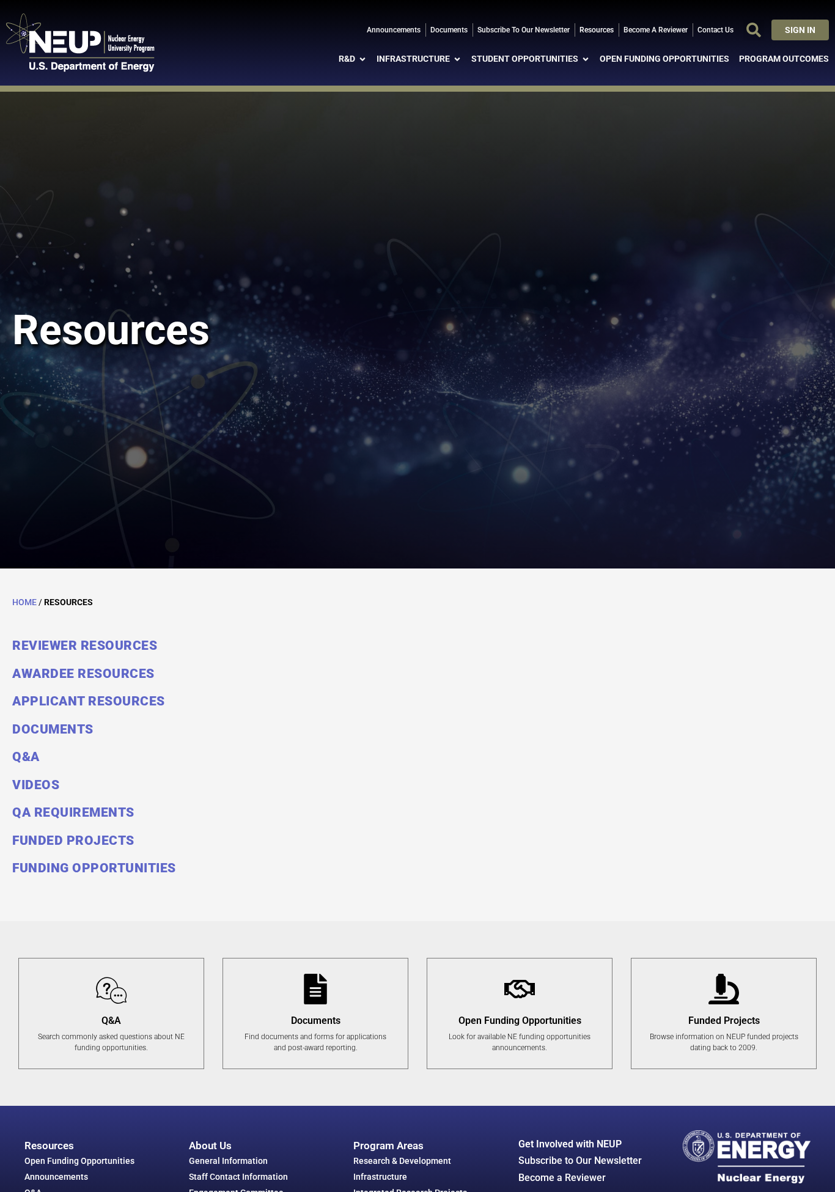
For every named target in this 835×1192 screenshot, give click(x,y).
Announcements (56, 1177)
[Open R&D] (362, 59)
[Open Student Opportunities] (585, 59)
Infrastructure (380, 1177)
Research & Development (402, 1161)
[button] (753, 30)
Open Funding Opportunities (79, 1161)
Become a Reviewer (562, 1177)
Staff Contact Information (238, 1177)
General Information (228, 1161)
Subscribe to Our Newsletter (580, 1160)
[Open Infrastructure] (457, 59)
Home (24, 602)
